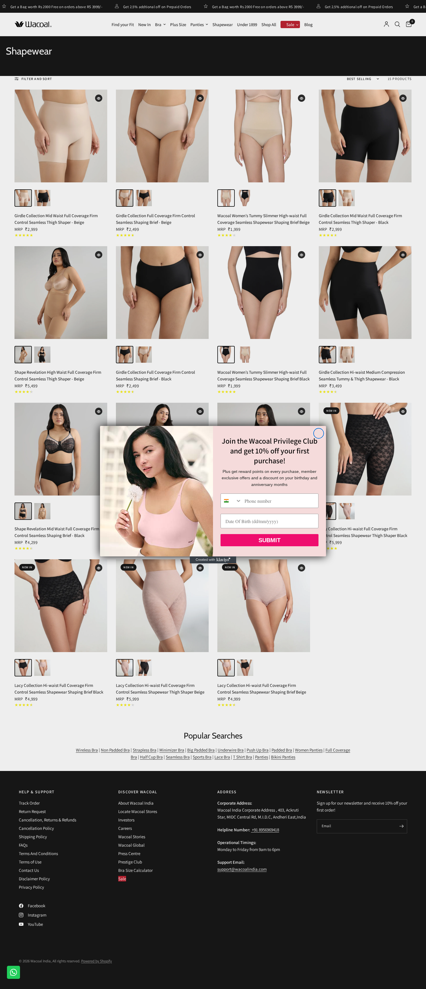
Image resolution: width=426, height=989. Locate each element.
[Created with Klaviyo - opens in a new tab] (213, 559)
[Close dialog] (319, 433)
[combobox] (231, 501)
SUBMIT (269, 540)
